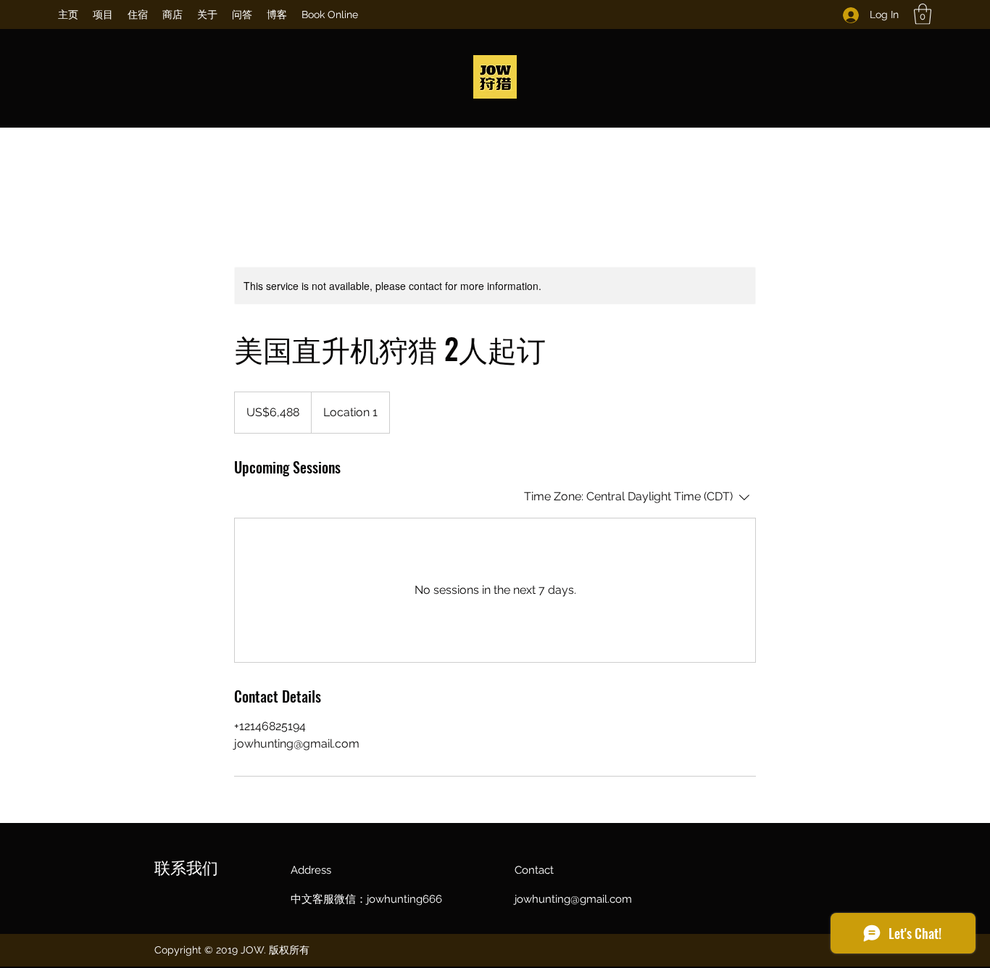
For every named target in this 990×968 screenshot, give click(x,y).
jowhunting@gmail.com (573, 899)
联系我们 (186, 866)
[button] (922, 14)
